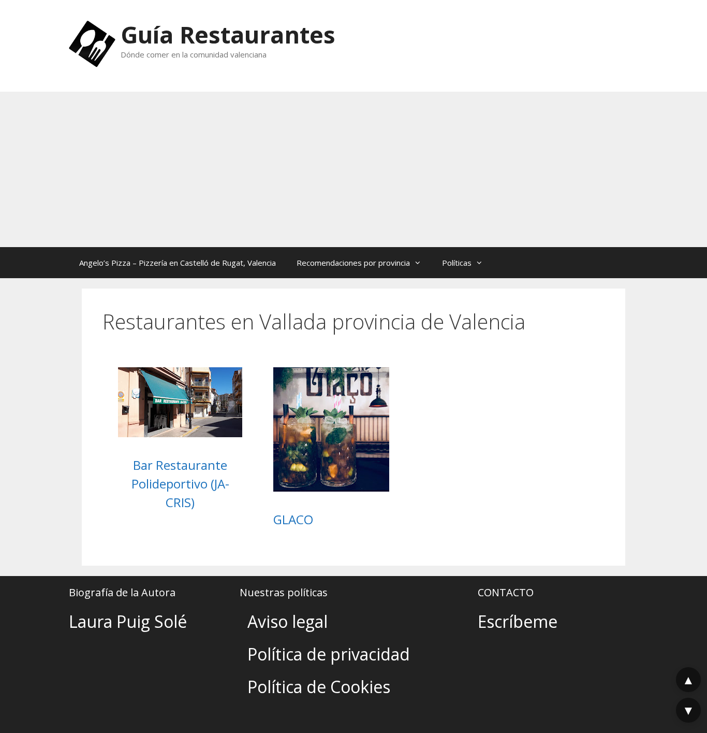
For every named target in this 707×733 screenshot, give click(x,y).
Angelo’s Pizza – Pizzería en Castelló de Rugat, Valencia (177, 262)
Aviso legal (287, 621)
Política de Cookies (318, 686)
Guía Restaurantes (228, 34)
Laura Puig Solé (128, 621)
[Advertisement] (353, 169)
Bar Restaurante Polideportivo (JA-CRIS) (180, 483)
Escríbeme (517, 621)
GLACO (293, 519)
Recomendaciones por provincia (353, 262)
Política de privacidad (328, 654)
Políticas (457, 262)
